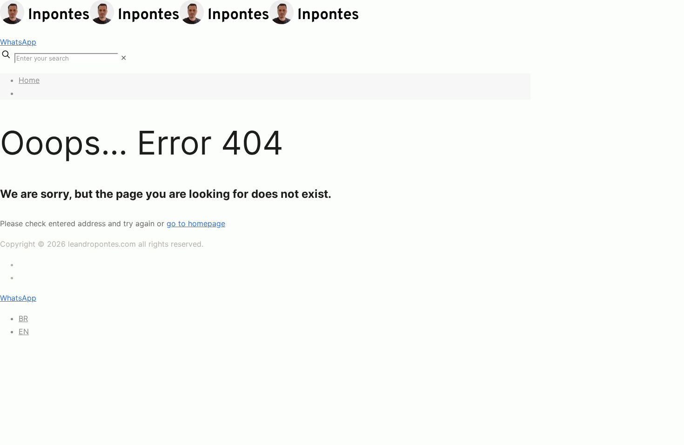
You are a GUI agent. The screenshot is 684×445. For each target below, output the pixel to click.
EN (24, 331)
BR (23, 318)
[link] (124, 57)
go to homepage (196, 223)
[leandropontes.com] (179, 21)
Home (29, 80)
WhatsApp (18, 42)
